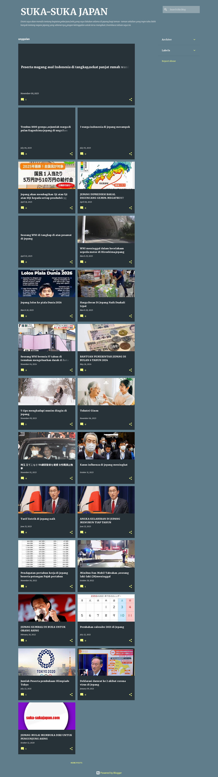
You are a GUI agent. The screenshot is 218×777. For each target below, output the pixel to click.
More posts (76, 763)
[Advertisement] (146, 78)
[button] (130, 100)
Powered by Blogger (111, 773)
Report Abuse (169, 61)
